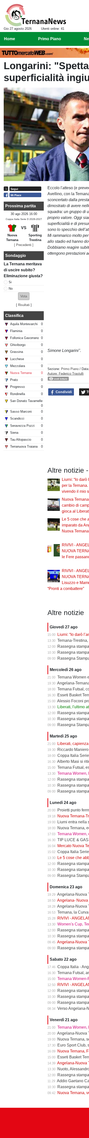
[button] (23, 296)
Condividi (63, 392)
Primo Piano (70, 369)
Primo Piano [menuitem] (49, 39)
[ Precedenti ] (23, 245)
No (11, 288)
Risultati (24, 305)
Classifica (14, 315)
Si (10, 282)
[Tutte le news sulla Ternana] (35, 15)
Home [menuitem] (9, 39)
